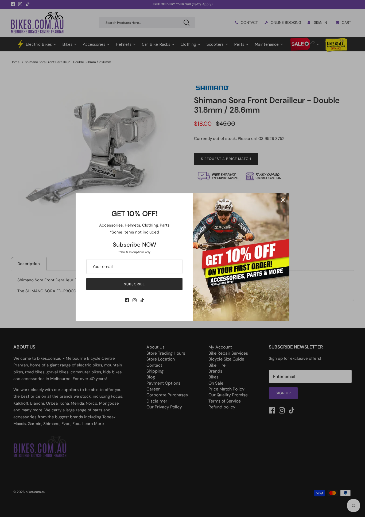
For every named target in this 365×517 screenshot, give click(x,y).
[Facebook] (127, 300)
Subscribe (134, 284)
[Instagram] (135, 300)
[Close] (283, 200)
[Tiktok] (142, 300)
